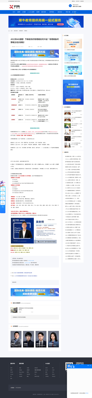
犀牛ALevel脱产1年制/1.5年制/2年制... (73, 206)
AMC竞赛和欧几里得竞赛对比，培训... (73, 237)
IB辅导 (18, 12)
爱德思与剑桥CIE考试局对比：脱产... (73, 166)
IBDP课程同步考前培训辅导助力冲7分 (72, 62)
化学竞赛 (72, 146)
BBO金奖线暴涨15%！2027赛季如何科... (72, 230)
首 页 (14, 12)
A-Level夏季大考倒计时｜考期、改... (72, 180)
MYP (11, 367)
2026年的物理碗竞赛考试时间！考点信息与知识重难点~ (25, 275)
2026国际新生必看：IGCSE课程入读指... (72, 183)
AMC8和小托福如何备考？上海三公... (73, 243)
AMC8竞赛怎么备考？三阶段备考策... (73, 256)
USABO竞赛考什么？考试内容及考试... (73, 214)
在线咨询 (82, 1)
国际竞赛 (43, 12)
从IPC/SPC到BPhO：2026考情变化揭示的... (76, 124)
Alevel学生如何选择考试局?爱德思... (72, 172)
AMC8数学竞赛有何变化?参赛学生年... (73, 224)
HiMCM (36, 367)
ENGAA (53, 376)
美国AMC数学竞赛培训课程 (70, 76)
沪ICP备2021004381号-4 (54, 394)
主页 (11, 30)
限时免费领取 (73, 100)
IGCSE (11, 372)
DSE (11, 378)
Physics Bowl (21, 372)
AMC (72, 114)
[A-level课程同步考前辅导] (73, 43)
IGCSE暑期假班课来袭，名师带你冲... (73, 190)
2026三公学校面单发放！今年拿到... (72, 250)
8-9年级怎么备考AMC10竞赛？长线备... (72, 227)
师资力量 (68, 12)
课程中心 (73, 1)
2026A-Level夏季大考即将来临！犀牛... (73, 159)
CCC (35, 374)
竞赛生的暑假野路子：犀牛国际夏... (72, 203)
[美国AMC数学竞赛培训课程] (73, 70)
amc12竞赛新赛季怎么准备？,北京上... (73, 258)
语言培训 (60, 12)
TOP (3, 207)
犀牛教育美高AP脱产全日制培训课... (72, 161)
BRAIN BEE (37, 376)
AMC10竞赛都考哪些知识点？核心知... (73, 235)
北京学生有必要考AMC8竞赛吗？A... (73, 253)
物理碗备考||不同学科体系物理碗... (19, 317)
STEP (46, 367)
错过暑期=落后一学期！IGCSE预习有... (73, 156)
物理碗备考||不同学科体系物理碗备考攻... (26, 309)
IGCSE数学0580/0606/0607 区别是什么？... (72, 188)
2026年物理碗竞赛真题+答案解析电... (76, 131)
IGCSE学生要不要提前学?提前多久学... (73, 174)
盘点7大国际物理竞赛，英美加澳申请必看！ (23, 272)
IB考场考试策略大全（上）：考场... (72, 198)
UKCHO (72, 140)
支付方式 (77, 1)
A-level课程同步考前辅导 (69, 49)
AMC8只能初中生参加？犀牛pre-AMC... (72, 220)
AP (11, 376)
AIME (28, 367)
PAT (53, 367)
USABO (20, 376)
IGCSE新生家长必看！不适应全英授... (73, 164)
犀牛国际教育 (18, 387)
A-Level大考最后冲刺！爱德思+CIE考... (73, 177)
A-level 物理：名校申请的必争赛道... (72, 169)
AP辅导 (24, 12)
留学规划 (51, 12)
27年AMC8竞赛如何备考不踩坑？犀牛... (76, 112)
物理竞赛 (21, 30)
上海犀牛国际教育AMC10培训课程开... (73, 240)
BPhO (72, 127)
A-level (11, 374)
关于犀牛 (74, 12)
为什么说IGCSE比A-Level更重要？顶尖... (73, 193)
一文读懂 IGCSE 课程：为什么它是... (72, 185)
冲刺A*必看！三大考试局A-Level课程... (72, 196)
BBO (28, 376)
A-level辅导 (31, 12)
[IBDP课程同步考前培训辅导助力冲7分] (73, 57)
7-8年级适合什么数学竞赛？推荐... (72, 216)
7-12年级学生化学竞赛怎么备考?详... (76, 137)
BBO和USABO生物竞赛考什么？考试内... (73, 248)
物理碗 (25, 30)
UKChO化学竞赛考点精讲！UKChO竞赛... (75, 144)
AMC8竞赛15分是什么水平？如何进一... (72, 233)
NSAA (53, 374)
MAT (46, 372)
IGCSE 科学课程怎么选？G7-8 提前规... (73, 201)
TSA (53, 372)
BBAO (36, 372)
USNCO (20, 374)
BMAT (46, 374)
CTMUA (47, 376)
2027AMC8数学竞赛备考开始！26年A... (76, 118)
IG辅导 (38, 12)
